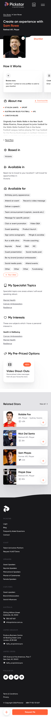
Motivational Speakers (12, 572)
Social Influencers (10, 599)
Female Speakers (9, 579)
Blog (5, 528)
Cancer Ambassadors (12, 304)
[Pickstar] (14, 5)
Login (5, 524)
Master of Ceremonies (11, 575)
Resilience (7, 307)
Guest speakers (9, 592)
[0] (34, 4)
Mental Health (9, 300)
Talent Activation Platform (13, 548)
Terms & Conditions (10, 694)
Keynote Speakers (10, 568)
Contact (6, 535)
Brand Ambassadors (11, 596)
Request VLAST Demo (11, 551)
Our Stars (7, 14)
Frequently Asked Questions (14, 531)
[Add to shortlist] (23, 38)
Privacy (6, 697)
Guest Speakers (9, 564)
